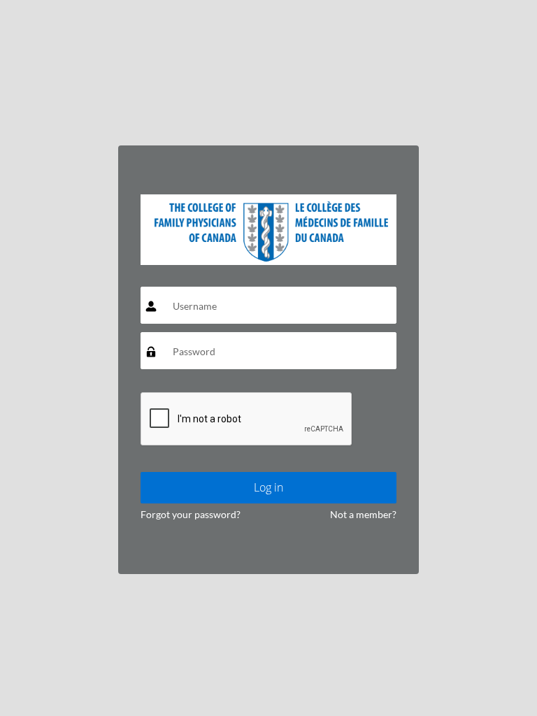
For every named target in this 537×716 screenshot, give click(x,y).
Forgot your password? (191, 514)
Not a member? (363, 514)
